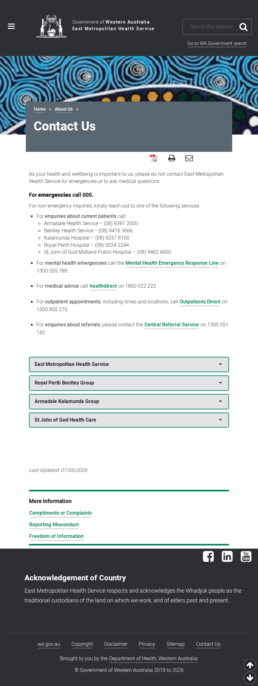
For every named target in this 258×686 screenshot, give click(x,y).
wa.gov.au (48, 644)
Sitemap (175, 644)
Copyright (82, 644)
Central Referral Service (171, 325)
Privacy (147, 644)
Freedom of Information (56, 536)
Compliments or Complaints (60, 513)
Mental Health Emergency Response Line (172, 263)
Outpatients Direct (200, 302)
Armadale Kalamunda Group (67, 401)
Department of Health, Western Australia (153, 658)
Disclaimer (115, 644)
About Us (64, 109)
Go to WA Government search (217, 43)
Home (40, 109)
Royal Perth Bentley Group (64, 383)
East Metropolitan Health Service (72, 364)
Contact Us (208, 644)
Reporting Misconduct (54, 524)
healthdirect (103, 286)
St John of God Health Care (65, 420)
